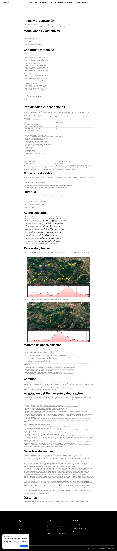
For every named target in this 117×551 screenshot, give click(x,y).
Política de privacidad (90, 548)
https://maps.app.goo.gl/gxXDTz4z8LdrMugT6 (45, 235)
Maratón (62, 529)
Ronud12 (112, 548)
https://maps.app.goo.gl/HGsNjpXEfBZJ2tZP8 (47, 234)
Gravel (48, 533)
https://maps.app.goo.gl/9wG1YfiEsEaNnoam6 (46, 237)
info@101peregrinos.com (79, 526)
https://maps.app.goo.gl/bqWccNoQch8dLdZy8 (55, 229)
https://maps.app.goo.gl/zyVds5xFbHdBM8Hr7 (50, 226)
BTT (48, 526)
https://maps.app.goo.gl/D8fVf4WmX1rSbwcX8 (44, 231)
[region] (15, 541)
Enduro (62, 526)
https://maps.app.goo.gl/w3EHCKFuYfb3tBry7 (51, 225)
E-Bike (48, 529)
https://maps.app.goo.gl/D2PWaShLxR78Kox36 (49, 218)
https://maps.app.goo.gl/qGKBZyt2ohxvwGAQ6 (54, 220)
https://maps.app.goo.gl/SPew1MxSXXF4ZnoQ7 (50, 232)
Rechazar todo (16, 545)
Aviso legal (97, 548)
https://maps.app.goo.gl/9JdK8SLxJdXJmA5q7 (47, 243)
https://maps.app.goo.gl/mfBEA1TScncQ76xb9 (51, 221)
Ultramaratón (63, 533)
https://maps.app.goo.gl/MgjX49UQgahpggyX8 (53, 223)
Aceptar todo (24, 545)
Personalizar (7, 545)
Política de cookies (103, 548)
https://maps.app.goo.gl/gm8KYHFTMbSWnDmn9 (52, 228)
